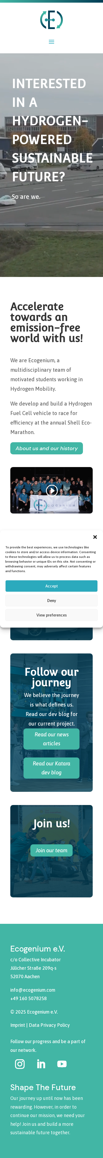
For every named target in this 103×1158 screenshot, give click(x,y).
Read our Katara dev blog (51, 767)
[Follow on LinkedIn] (40, 1064)
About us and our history (47, 448)
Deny (51, 600)
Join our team (51, 850)
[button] (95, 537)
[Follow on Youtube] (62, 1064)
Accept (51, 586)
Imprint (17, 1025)
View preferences (51, 615)
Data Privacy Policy (49, 1025)
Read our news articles (52, 738)
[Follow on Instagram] (19, 1064)
